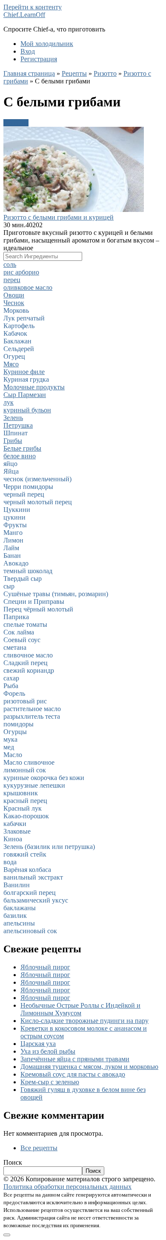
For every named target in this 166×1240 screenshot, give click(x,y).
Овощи (13, 295)
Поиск (12, 1162)
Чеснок (13, 302)
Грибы (12, 440)
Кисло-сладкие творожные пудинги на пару (84, 1020)
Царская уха (38, 1043)
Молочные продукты (34, 387)
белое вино (19, 456)
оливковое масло (27, 287)
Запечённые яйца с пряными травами (74, 1059)
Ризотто (105, 73)
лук (8, 402)
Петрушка (18, 425)
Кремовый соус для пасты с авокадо (72, 1074)
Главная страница (29, 73)
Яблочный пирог (45, 967)
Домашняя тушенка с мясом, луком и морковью (89, 1066)
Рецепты (74, 73)
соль (9, 264)
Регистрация (38, 59)
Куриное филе (24, 371)
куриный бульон (27, 410)
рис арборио (21, 272)
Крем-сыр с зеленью (49, 1082)
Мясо (11, 364)
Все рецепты (38, 1147)
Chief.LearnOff (24, 14)
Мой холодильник (46, 43)
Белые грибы (22, 448)
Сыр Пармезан (24, 394)
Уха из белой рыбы (47, 1051)
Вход (27, 51)
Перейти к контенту (32, 7)
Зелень (13, 417)
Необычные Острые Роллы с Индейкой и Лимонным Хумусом (80, 1009)
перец (11, 279)
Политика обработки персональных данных (67, 1186)
